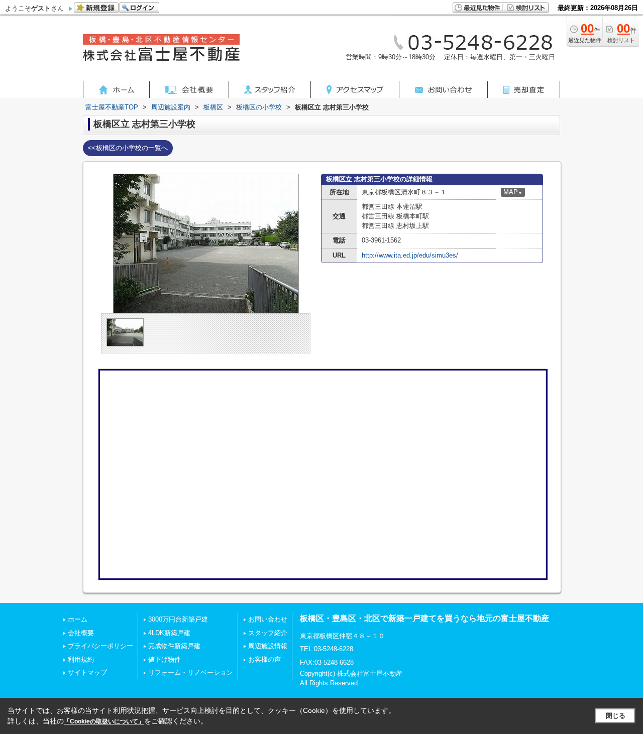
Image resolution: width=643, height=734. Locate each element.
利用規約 (81, 659)
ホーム (77, 619)
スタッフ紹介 (267, 633)
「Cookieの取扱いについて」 (104, 721)
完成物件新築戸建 (174, 646)
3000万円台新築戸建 (178, 619)
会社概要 (81, 633)
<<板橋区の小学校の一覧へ (128, 148)
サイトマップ (87, 672)
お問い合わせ (267, 619)
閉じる (615, 715)
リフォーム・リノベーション (190, 672)
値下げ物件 (164, 659)
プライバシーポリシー (100, 646)
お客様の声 (264, 659)
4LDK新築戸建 (169, 633)
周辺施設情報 (267, 646)
